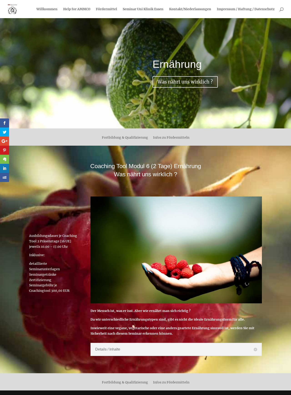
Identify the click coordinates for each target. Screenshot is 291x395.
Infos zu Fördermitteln (171, 138)
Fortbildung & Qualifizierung (125, 138)
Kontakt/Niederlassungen (190, 9)
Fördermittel (106, 9)
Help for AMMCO (76, 9)
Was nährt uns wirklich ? (185, 82)
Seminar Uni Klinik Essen (143, 9)
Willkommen (47, 9)
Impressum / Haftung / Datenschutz (246, 9)
